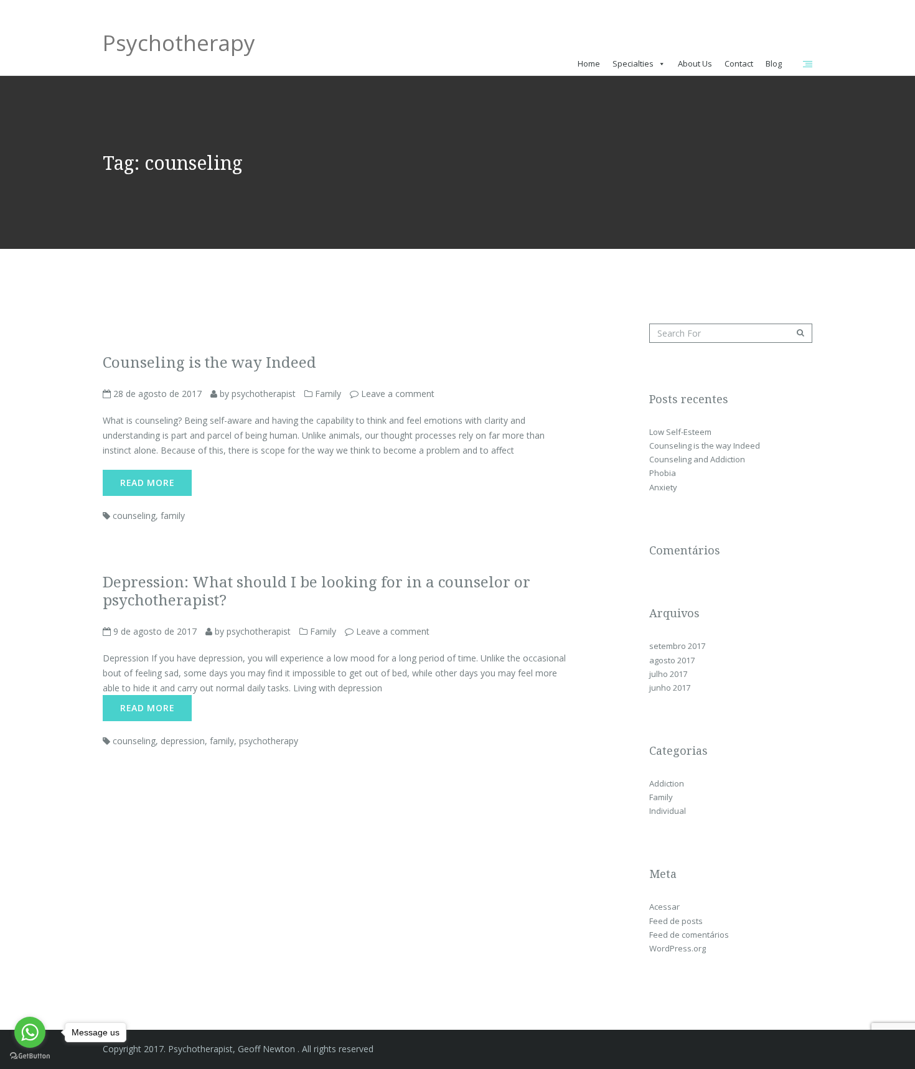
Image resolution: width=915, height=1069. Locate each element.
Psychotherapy (179, 47)
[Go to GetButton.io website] (30, 1056)
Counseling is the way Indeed (704, 445)
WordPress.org (677, 948)
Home (589, 63)
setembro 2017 (677, 645)
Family (328, 393)
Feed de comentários (689, 934)
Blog (774, 63)
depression (183, 741)
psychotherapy (268, 741)
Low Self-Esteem (680, 431)
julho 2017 (668, 673)
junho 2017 (669, 687)
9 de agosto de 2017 (154, 631)
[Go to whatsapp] (29, 1032)
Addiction (666, 783)
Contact (739, 63)
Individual (667, 810)
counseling (134, 515)
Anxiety (663, 487)
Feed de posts (676, 921)
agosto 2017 (672, 660)
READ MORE (147, 482)
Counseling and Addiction (697, 459)
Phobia (662, 472)
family (173, 515)
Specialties (633, 63)
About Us (695, 63)
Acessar (664, 906)
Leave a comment (397, 393)
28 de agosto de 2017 (156, 393)
